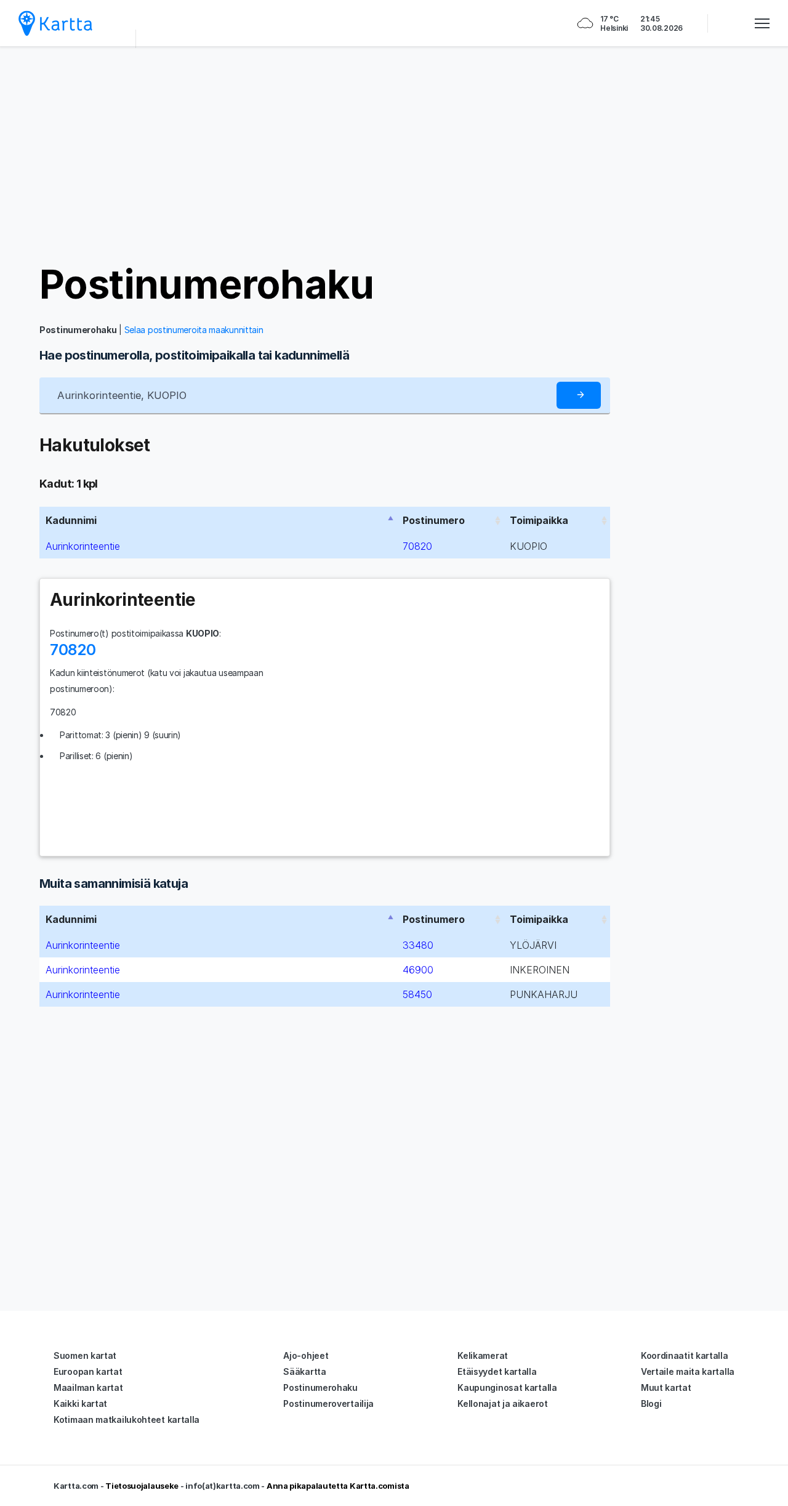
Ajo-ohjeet (305, 1355)
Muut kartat (666, 1387)
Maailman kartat (88, 1387)
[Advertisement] (394, 154)
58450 (417, 994)
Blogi (651, 1403)
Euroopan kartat (88, 1371)
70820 (417, 546)
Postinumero (434, 520)
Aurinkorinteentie (83, 546)
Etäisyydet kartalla (496, 1371)
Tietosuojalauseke (142, 1486)
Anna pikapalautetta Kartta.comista (338, 1486)
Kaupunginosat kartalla (507, 1387)
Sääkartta (304, 1371)
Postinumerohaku (206, 284)
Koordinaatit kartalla (684, 1355)
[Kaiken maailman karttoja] (55, 23)
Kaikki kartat (80, 1403)
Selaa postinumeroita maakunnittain (193, 329)
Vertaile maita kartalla (687, 1371)
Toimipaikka (539, 520)
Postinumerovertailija (328, 1403)
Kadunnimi (71, 520)
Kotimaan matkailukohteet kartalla (126, 1419)
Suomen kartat (85, 1355)
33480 (418, 945)
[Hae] (579, 395)
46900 (418, 970)
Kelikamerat (482, 1355)
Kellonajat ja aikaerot (502, 1403)
